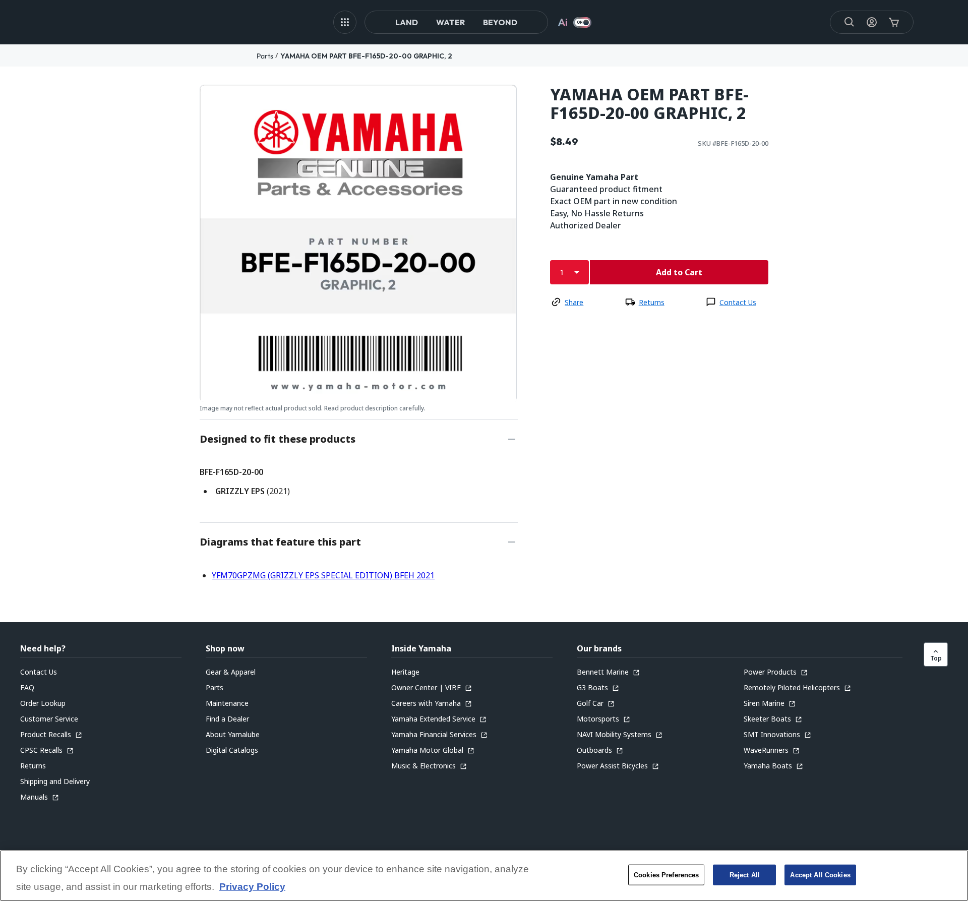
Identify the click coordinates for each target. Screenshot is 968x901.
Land (406, 22)
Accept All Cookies (820, 874)
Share (574, 302)
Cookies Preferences (666, 874)
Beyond (500, 22)
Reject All (745, 874)
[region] (484, 875)
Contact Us (737, 302)
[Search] (849, 22)
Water (450, 22)
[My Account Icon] (872, 22)
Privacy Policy (252, 887)
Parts (265, 56)
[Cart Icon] (894, 22)
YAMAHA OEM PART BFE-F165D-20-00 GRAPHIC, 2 (366, 56)
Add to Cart (679, 272)
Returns (651, 302)
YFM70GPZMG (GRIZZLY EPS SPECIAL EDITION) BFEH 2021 (323, 575)
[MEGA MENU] (344, 22)
